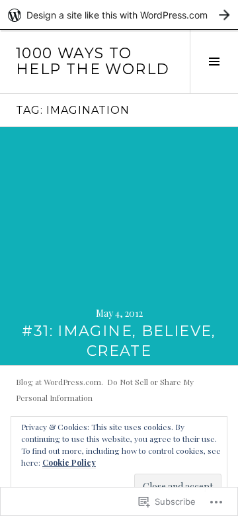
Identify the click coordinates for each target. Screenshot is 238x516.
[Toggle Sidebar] (214, 61)
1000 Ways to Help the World (92, 61)
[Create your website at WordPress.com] (119, 15)
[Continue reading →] (119, 246)
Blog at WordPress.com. (59, 381)
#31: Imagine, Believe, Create (119, 341)
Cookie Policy (69, 462)
